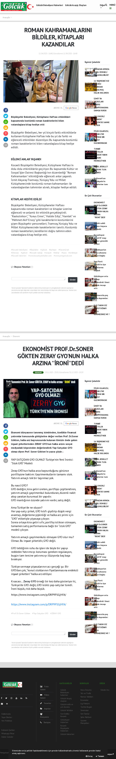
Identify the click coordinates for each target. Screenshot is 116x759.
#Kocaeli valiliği (36, 252)
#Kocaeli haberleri (18, 255)
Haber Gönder (7, 737)
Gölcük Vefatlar (66, 710)
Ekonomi (16, 336)
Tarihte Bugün (86, 707)
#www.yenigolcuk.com (63, 255)
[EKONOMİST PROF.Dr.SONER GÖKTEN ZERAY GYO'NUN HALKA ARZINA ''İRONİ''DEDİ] (41, 398)
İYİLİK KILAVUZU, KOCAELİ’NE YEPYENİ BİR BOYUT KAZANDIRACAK (101, 137)
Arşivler (47, 708)
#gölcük (43, 249)
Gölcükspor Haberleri (65, 721)
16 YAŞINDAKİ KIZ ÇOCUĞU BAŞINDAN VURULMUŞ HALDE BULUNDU (101, 87)
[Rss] (27, 698)
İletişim (46, 722)
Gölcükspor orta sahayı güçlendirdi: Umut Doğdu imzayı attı (101, 282)
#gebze (24, 252)
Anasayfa (6, 17)
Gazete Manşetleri (84, 721)
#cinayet (47, 252)
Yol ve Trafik (85, 693)
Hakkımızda (6, 714)
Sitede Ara (104, 690)
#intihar (56, 252)
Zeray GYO (30, 581)
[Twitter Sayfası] (7, 698)
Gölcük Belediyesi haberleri (49, 5)
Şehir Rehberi (86, 717)
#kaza (64, 252)
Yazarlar (47, 703)
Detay (90, 756)
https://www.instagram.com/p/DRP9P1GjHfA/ (38, 604)
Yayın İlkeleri (6, 717)
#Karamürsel (64, 249)
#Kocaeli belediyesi (19, 249)
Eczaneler (84, 700)
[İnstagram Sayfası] (13, 698)
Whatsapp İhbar (7, 733)
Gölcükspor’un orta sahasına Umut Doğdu (100, 252)
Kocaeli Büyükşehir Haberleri (64, 728)
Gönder (73, 280)
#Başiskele (34, 249)
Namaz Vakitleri (86, 696)
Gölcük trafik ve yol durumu (66, 705)
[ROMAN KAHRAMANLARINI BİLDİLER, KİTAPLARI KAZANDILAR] (41, 81)
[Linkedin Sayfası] (22, 698)
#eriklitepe (72, 252)
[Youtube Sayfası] (18, 698)
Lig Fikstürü (85, 703)
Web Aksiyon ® (108, 754)
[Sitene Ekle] (8, 704)
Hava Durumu (86, 690)
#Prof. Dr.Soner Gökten (20, 613)
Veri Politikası (6, 720)
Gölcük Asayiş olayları (75, 5)
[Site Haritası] (3, 704)
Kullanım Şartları (8, 730)
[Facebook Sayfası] (2, 698)
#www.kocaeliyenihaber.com (40, 255)
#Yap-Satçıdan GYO (40, 613)
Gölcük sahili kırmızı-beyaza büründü (100, 226)
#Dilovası (15, 252)
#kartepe (52, 249)
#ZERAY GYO (55, 613)
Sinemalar (84, 710)
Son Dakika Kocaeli (64, 715)
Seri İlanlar (85, 713)
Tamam (100, 756)
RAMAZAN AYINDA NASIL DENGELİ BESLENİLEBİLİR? (101, 72)
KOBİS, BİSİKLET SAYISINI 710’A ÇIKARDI (101, 169)
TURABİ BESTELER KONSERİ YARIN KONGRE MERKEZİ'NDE (100, 155)
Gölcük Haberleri (67, 734)
